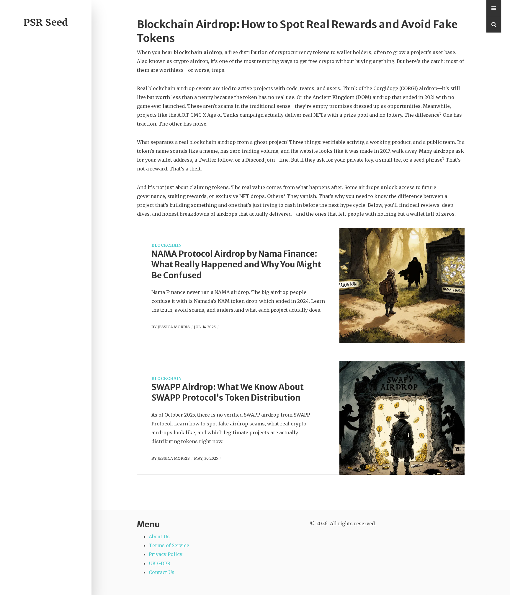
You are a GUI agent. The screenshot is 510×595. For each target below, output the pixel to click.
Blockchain (166, 245)
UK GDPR (159, 563)
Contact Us (161, 572)
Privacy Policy (165, 554)
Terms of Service (169, 545)
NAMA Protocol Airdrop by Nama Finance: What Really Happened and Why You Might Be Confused (236, 264)
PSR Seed (46, 22)
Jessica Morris (174, 326)
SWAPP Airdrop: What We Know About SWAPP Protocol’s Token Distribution (227, 392)
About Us (159, 536)
